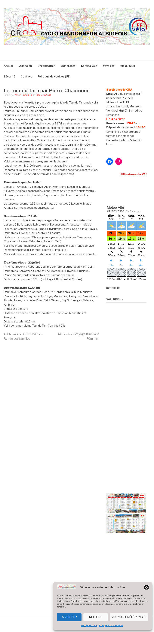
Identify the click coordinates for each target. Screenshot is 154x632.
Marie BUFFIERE (24, 95)
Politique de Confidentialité (111, 625)
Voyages (109, 65)
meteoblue (113, 288)
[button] (146, 587)
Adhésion (25, 65)
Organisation (46, 65)
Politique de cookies (89, 625)
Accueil (9, 65)
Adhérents (68, 65)
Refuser (95, 617)
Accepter (69, 617)
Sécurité (9, 76)
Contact (26, 76)
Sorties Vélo (89, 65)
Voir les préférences (129, 617)
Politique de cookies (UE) (54, 76)
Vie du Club (127, 65)
